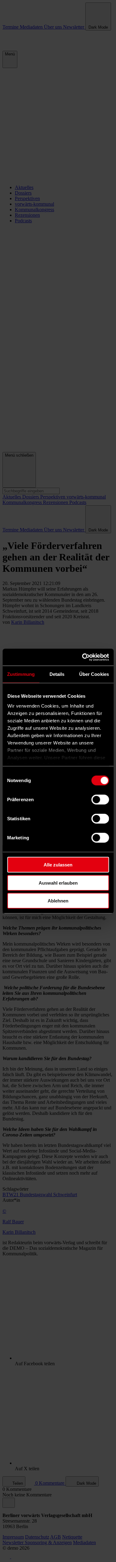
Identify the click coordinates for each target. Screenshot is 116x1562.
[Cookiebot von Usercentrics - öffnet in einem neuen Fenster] (82, 657)
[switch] (100, 800)
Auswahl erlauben (58, 882)
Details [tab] (57, 674)
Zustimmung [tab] (21, 674)
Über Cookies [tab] (94, 674)
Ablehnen (58, 900)
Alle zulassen (58, 864)
